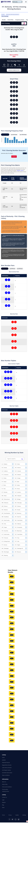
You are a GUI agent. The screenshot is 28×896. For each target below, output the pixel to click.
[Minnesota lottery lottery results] (12, 502)
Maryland (19, 495)
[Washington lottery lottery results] (12, 548)
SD (15, 534)
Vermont (5, 544)
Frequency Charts (19, 19)
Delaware (19, 474)
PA (15, 527)
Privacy (10, 815)
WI (15, 551)
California (6, 471)
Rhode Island (19, 530)
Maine (5, 495)
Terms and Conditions (7, 786)
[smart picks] (11, 65)
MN (2, 502)
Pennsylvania (19, 527)
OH (2, 523)
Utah (18, 541)
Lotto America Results (7, 767)
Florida (5, 478)
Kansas (18, 488)
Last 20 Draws (5, 134)
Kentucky (5, 492)
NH (2, 513)
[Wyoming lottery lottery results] (12, 555)
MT (15, 506)
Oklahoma (19, 523)
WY (2, 555)
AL (2, 464)
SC (2, 534)
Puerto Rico (6, 530)
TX (15, 537)
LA (15, 492)
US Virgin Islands (7, 541)
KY (2, 492)
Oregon (5, 527)
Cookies (17, 815)
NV (15, 509)
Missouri (5, 506)
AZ (2, 467)
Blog (3, 805)
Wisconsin (19, 551)
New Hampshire (7, 513)
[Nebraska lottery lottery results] (12, 509)
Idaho (18, 481)
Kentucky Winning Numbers (12, 14)
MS (15, 502)
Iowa (4, 488)
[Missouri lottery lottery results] (12, 506)
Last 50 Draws (14, 134)
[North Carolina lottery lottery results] (12, 520)
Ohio (5, 523)
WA (2, 548)
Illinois (5, 485)
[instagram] (15, 819)
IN (15, 485)
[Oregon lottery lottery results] (12, 527)
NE (2, 509)
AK (15, 464)
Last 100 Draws (23, 134)
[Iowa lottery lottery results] (12, 488)
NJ (15, 513)
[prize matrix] (4, 65)
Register (4, 802)
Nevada (18, 509)
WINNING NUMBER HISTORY (14, 70)
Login (3, 799)
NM (2, 516)
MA (2, 499)
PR (2, 530)
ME (2, 495)
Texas (18, 537)
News (3, 807)
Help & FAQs (4, 784)
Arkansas (19, 467)
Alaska (18, 464)
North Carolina (7, 520)
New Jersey (19, 513)
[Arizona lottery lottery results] (12, 467)
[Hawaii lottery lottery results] (12, 481)
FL (2, 478)
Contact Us (4, 797)
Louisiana (19, 492)
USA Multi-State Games (7, 772)
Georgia (18, 478)
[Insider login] (15, 65)
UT (15, 541)
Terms (3, 815)
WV (2, 551)
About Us (4, 781)
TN (2, 537)
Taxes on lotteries (6, 775)
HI (2, 481)
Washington (6, 548)
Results (4, 19)
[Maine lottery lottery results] (12, 495)
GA (15, 478)
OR (2, 527)
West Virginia (6, 551)
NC (2, 520)
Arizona (5, 467)
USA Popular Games (6, 770)
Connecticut (6, 474)
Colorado (19, 471)
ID (15, 481)
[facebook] (9, 819)
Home (3, 14)
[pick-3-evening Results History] (8, 65)
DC (15, 548)
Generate (14, 156)
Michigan (19, 499)
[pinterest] (18, 819)
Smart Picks (10, 19)
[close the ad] (27, 821)
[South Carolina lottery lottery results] (12, 534)
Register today (20, 170)
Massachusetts (7, 499)
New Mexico (6, 516)
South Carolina (6, 534)
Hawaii (5, 481)
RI (15, 530)
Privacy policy (5, 789)
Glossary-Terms (5, 791)
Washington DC (20, 548)
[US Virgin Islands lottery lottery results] (12, 541)
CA (2, 471)
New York (19, 516)
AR (15, 467)
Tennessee (6, 537)
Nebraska (6, 509)
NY (15, 516)
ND (15, 520)
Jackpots (4, 760)
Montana (19, 506)
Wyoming (6, 555)
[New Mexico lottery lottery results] (12, 516)
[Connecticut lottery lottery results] (12, 474)
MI (15, 499)
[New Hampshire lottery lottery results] (12, 513)
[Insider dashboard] (24, 65)
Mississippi (19, 502)
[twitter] (12, 819)
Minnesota (6, 502)
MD (15, 495)
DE (15, 474)
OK (15, 523)
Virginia (18, 544)
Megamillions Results (6, 765)
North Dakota (20, 520)
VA (15, 544)
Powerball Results (6, 762)
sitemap (24, 815)
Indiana (18, 485)
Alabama (5, 464)
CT (2, 474)
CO (15, 471)
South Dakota (19, 534)
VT (2, 544)
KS (15, 488)
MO (2, 506)
